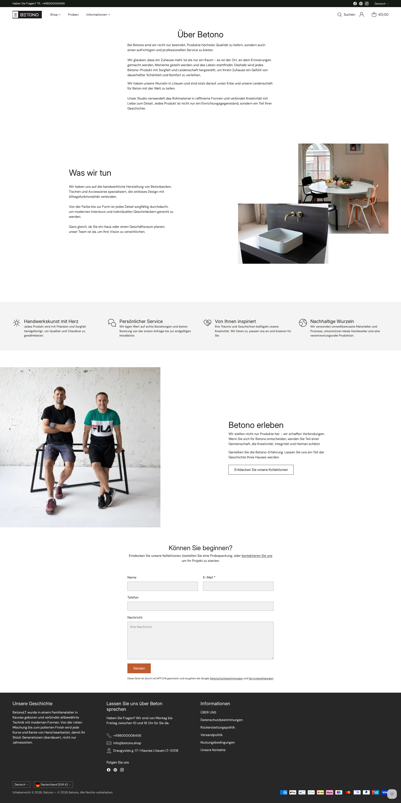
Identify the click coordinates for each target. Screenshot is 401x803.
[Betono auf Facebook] (355, 4)
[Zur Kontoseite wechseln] (362, 15)
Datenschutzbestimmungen (226, 678)
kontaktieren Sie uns (257, 555)
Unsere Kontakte (213, 750)
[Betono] (27, 14)
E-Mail (209, 577)
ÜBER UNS (208, 712)
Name (131, 577)
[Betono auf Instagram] (367, 4)
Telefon (132, 597)
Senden (139, 668)
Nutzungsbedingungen (217, 742)
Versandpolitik (211, 735)
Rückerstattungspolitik (217, 727)
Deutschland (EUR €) (54, 784)
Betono (48, 792)
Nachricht (134, 617)
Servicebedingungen (261, 678)
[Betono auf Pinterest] (361, 4)
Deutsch (380, 3)
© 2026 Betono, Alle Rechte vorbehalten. (85, 792)
